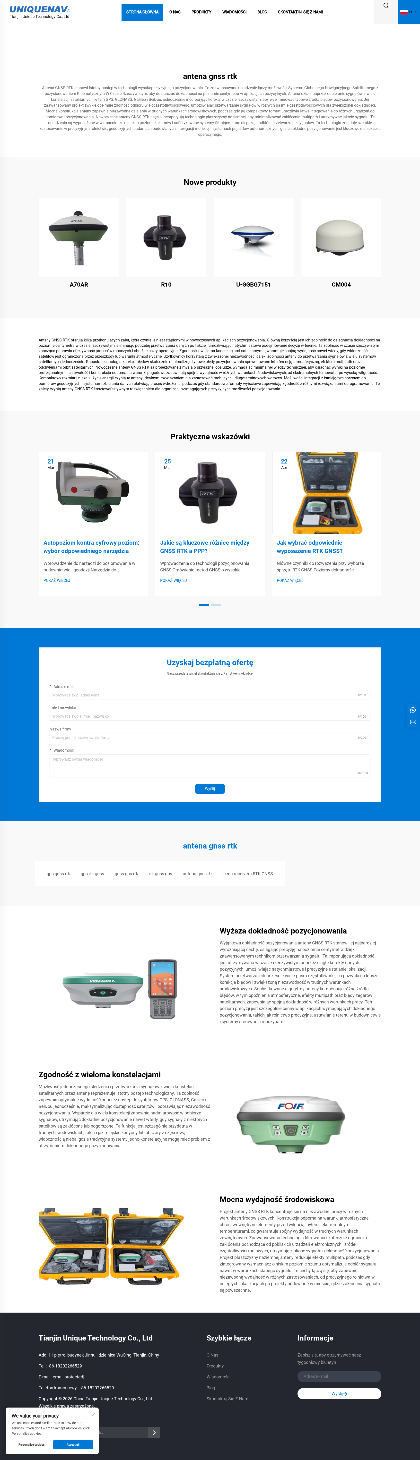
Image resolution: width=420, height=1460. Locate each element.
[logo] (40, 9)
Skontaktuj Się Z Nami (300, 12)
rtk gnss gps (160, 873)
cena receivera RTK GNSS (248, 873)
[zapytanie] (413, 722)
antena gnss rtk (198, 873)
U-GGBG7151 (253, 284)
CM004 (341, 284)
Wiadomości (234, 12)
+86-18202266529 (64, 1365)
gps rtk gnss (92, 873)
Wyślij (210, 788)
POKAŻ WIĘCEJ (57, 580)
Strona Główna (142, 12)
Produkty (201, 12)
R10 (166, 284)
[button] (204, 605)
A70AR (79, 284)
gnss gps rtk (126, 873)
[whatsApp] (413, 710)
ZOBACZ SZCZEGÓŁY (79, 237)
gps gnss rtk (58, 873)
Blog (262, 12)
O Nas (175, 12)
